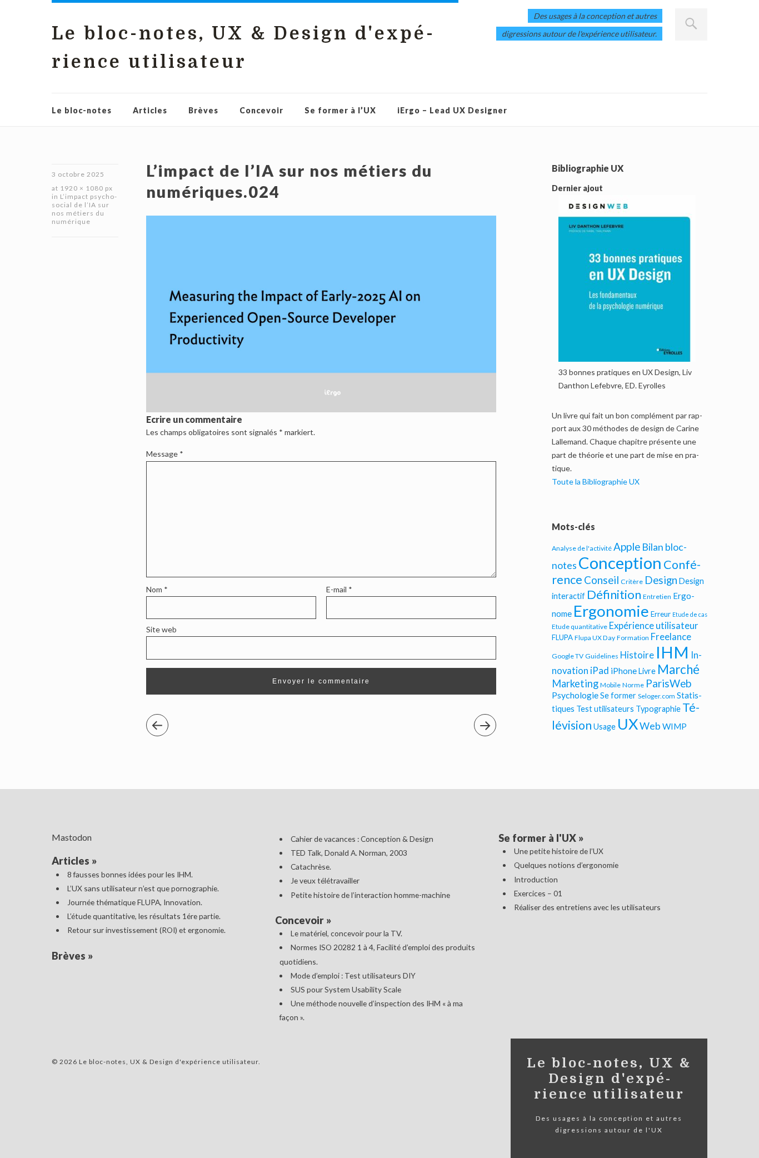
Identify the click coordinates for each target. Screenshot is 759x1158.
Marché (678, 669)
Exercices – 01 (538, 893)
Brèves (203, 110)
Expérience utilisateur (653, 625)
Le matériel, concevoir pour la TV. (346, 933)
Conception (620, 562)
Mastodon (72, 837)
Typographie (658, 708)
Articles (150, 110)
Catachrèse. (311, 866)
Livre (647, 671)
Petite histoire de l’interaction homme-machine (370, 895)
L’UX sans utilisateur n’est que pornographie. (143, 888)
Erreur (661, 614)
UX (627, 724)
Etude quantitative (579, 626)
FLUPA (562, 637)
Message (164, 453)
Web (650, 726)
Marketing (575, 683)
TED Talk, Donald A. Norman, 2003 (349, 852)
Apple (626, 546)
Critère (632, 581)
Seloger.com (656, 696)
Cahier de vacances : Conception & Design (362, 838)
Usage (604, 726)
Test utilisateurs (605, 708)
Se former (618, 695)
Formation (633, 637)
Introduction (536, 879)
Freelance (671, 636)
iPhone (624, 671)
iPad (599, 670)
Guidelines (601, 656)
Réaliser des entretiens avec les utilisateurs (587, 907)
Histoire (637, 655)
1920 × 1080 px (86, 188)
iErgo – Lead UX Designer (452, 110)
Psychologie (575, 695)
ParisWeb (668, 683)
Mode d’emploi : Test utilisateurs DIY (353, 975)
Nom (157, 589)
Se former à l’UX (340, 110)
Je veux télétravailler (325, 880)
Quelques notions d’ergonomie (566, 865)
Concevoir (261, 110)
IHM (672, 652)
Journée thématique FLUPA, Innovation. (134, 902)
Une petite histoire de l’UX (558, 851)
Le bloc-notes (82, 110)
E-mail (339, 589)
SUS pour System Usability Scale (346, 989)
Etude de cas (689, 614)
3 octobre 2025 (78, 174)
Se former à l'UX (537, 838)
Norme (633, 685)
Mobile (610, 685)
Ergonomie (611, 611)
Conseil (601, 579)
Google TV (567, 656)
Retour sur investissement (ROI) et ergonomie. (146, 930)
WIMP (674, 726)
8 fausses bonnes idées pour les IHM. (130, 874)
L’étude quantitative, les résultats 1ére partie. (144, 916)
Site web (161, 629)
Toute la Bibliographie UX (596, 481)
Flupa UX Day (595, 637)
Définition (614, 594)
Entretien (657, 596)
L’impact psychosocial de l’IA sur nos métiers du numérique (84, 209)
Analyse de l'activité (582, 548)
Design (661, 579)
